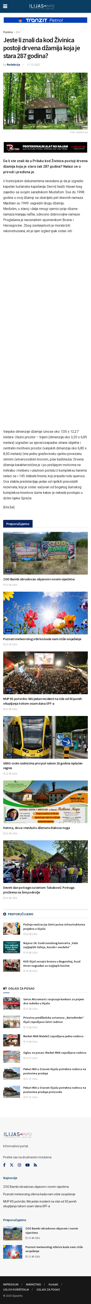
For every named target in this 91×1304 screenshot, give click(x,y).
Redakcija (13, 64)
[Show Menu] (5, 6)
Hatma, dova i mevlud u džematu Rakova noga (36, 828)
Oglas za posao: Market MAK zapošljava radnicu (54, 1053)
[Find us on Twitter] (12, 1165)
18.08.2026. (31, 971)
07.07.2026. (31, 1097)
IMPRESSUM (10, 1284)
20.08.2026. (31, 934)
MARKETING (33, 1284)
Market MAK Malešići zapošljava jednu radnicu (53, 1036)
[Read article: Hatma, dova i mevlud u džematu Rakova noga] (45, 801)
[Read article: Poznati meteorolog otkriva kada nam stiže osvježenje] (45, 613)
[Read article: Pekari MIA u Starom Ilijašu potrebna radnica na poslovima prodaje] (11, 1073)
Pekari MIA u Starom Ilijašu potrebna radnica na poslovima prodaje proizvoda (54, 1090)
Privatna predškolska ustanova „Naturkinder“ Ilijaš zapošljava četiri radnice (53, 1020)
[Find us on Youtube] (27, 1165)
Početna (8, 32)
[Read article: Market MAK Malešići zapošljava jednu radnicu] (11, 1040)
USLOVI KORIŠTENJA (16, 1289)
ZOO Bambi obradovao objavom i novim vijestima (39, 579)
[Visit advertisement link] (45, 23)
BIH (18, 32)
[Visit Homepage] (41, 6)
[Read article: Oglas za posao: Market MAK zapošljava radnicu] (11, 1057)
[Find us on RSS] (35, 1165)
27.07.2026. (31, 1079)
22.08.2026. (11, 585)
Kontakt (53, 1284)
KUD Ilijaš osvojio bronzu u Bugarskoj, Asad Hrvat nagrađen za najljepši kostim (51, 963)
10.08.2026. (31, 1027)
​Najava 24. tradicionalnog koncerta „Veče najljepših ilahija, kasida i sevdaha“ (50, 945)
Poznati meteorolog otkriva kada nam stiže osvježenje (42, 639)
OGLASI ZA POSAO (48, 1289)
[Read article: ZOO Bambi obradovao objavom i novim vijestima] (45, 553)
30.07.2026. (31, 1058)
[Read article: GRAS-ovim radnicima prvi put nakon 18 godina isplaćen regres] (45, 737)
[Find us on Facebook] (4, 1165)
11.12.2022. (34, 64)
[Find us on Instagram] (19, 1165)
